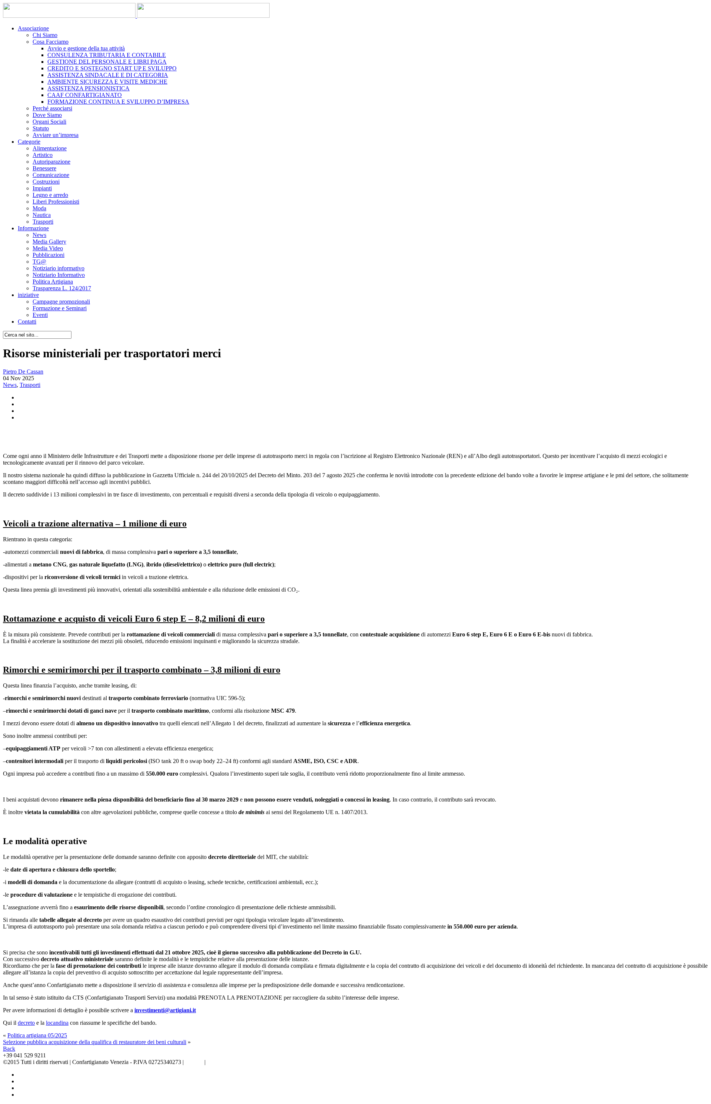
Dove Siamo (47, 115)
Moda (39, 208)
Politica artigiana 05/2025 (37, 1035)
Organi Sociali (49, 121)
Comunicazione (51, 175)
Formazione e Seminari (60, 308)
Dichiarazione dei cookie (236, 1062)
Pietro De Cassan (23, 371)
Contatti (27, 321)
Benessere (44, 168)
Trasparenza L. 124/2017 (62, 288)
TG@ (39, 261)
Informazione (33, 228)
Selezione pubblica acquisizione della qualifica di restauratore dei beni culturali (94, 1042)
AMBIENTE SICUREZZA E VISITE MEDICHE (107, 81)
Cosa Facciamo (51, 42)
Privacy (194, 1062)
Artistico (43, 155)
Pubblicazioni (48, 255)
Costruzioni (46, 181)
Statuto (41, 128)
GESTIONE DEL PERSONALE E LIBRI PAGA (107, 61)
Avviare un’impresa (56, 135)
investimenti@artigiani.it (165, 1010)
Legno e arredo (50, 195)
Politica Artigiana (53, 281)
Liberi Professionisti (56, 201)
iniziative (28, 295)
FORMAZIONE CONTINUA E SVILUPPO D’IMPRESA (118, 101)
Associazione (33, 28)
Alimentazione (50, 148)
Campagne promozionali (61, 301)
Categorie (29, 141)
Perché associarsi (52, 108)
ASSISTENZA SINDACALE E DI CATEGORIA (107, 75)
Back (9, 1049)
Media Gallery (49, 241)
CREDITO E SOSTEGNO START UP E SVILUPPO (112, 68)
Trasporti (43, 221)
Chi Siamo (45, 35)
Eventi (40, 315)
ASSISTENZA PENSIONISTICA (88, 88)
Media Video (48, 248)
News (39, 235)
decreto (26, 1023)
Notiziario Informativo (59, 275)
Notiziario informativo (58, 268)
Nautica (42, 215)
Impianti (42, 188)
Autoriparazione (51, 161)
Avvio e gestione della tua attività (86, 48)
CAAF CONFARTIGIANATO (84, 95)
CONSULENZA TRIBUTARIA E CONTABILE (106, 55)
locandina (57, 1023)
